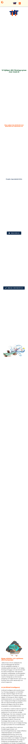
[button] (20, 3)
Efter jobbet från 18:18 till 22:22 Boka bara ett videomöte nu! (14, 125)
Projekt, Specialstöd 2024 (14, 179)
